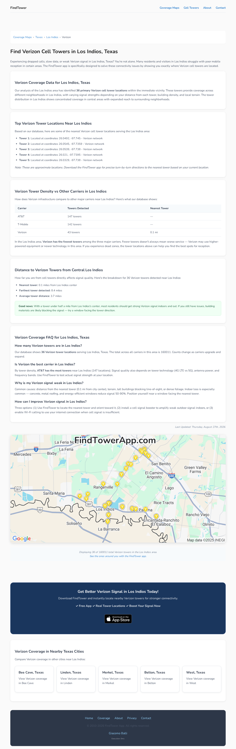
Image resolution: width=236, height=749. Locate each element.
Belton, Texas (154, 672)
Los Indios (52, 37)
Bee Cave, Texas (31, 672)
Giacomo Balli (118, 733)
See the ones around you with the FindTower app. (118, 556)
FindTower (18, 8)
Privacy (132, 718)
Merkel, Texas (113, 672)
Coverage (104, 718)
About (207, 8)
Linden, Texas (70, 672)
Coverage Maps (169, 8)
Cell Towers (191, 8)
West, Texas (195, 672)
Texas (39, 37)
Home (89, 718)
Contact (221, 8)
